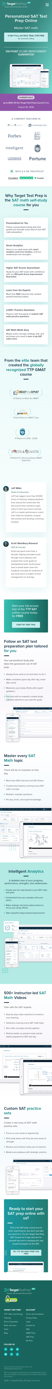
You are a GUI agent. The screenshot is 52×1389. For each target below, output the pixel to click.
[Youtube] (7, 1354)
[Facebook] (7, 1349)
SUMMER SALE (26, 97)
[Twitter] (19, 1349)
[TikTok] (19, 1354)
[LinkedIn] (13, 1349)
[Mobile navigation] (47, 5)
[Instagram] (13, 1354)
